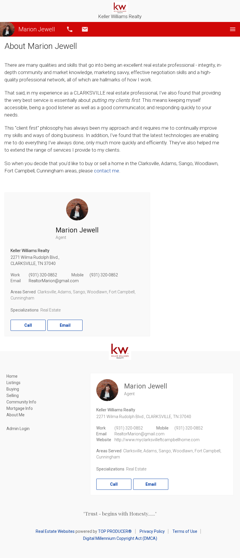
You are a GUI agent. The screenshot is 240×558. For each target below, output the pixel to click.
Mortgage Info (19, 408)
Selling (12, 395)
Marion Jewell (36, 29)
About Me (15, 414)
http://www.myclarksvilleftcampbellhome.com (157, 439)
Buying (12, 389)
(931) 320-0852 (43, 275)
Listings (13, 382)
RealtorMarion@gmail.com (54, 280)
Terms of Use (184, 531)
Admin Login (18, 428)
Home (12, 376)
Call (69, 29)
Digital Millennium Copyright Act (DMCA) (120, 538)
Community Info (21, 402)
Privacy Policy (152, 531)
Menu (232, 29)
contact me (106, 171)
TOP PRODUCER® (115, 531)
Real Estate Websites (55, 531)
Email (85, 29)
